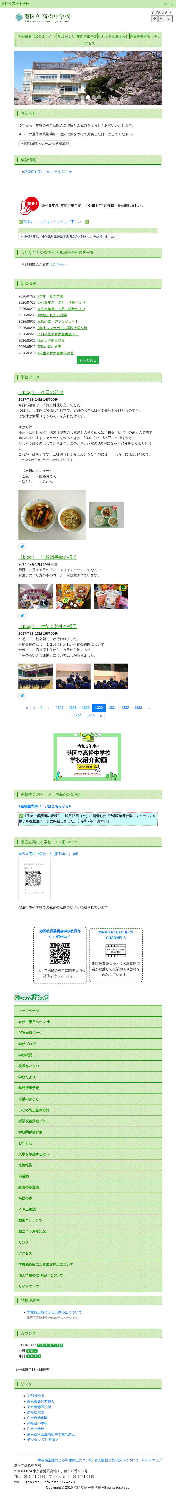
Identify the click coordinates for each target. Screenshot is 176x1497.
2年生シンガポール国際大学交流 (62, 274)
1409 (78, 662)
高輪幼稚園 (35, 1358)
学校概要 (25, 36)
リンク (23, 1188)
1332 (125, 654)
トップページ (28, 957)
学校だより (66, 36)
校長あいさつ (45, 36)
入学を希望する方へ (33, 1100)
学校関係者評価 (30, 1078)
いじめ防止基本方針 (113, 36)
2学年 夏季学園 (50, 242)
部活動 (23, 1122)
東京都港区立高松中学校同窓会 (51, 1380)
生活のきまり (28, 1045)
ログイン (168, 3)
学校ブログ (27, 990)
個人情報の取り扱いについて (40, 1221)
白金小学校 (35, 1374)
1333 (138, 654)
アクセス (25, 1199)
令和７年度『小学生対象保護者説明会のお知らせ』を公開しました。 (70, 182)
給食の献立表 (28, 1133)
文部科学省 (35, 1342)
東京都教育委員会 (41, 1347)
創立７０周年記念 (32, 1177)
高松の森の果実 (49, 293)
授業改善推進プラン (145, 36)
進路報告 (25, 1111)
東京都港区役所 (39, 1353)
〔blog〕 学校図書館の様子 (47, 503)
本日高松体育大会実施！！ (58, 280)
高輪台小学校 (37, 1369)
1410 (91, 662)
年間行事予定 (87, 36)
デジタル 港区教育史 (43, 1386)
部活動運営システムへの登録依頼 (46, 89)
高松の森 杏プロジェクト (58, 267)
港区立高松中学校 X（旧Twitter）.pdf (48, 800)
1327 (60, 654)
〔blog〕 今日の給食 (41, 338)
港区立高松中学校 (15, 4)
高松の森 (25, 1144)
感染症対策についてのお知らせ (48, 117)
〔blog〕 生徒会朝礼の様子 (47, 572)
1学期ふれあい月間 (52, 261)
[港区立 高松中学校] (49, 16)
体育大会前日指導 (51, 286)
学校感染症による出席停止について (45, 1210)
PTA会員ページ (30, 979)
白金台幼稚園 (37, 1364)
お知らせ (25, 1089)
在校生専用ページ (32, 968)
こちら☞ (60, 210)
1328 (73, 654)
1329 (86, 654)
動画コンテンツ (30, 1166)
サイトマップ (28, 1232)
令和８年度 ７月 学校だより (61, 248)
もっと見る (88, 306)
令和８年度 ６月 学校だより (61, 255)
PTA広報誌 (27, 1155)
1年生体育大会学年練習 (55, 299)
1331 (112, 654)
